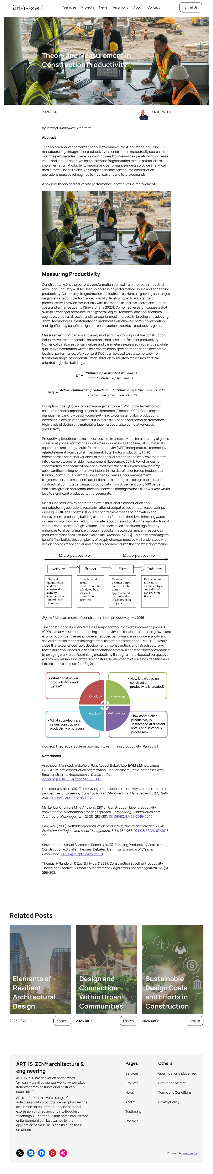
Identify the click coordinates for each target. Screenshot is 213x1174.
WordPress (190, 1153)
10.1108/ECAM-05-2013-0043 (71, 797)
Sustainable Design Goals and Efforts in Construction (167, 992)
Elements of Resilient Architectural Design (34, 992)
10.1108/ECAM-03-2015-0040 (130, 816)
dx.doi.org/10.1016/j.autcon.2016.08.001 (71, 779)
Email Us (191, 7)
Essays (62, 1020)
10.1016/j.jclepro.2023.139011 (82, 854)
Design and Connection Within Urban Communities (101, 992)
